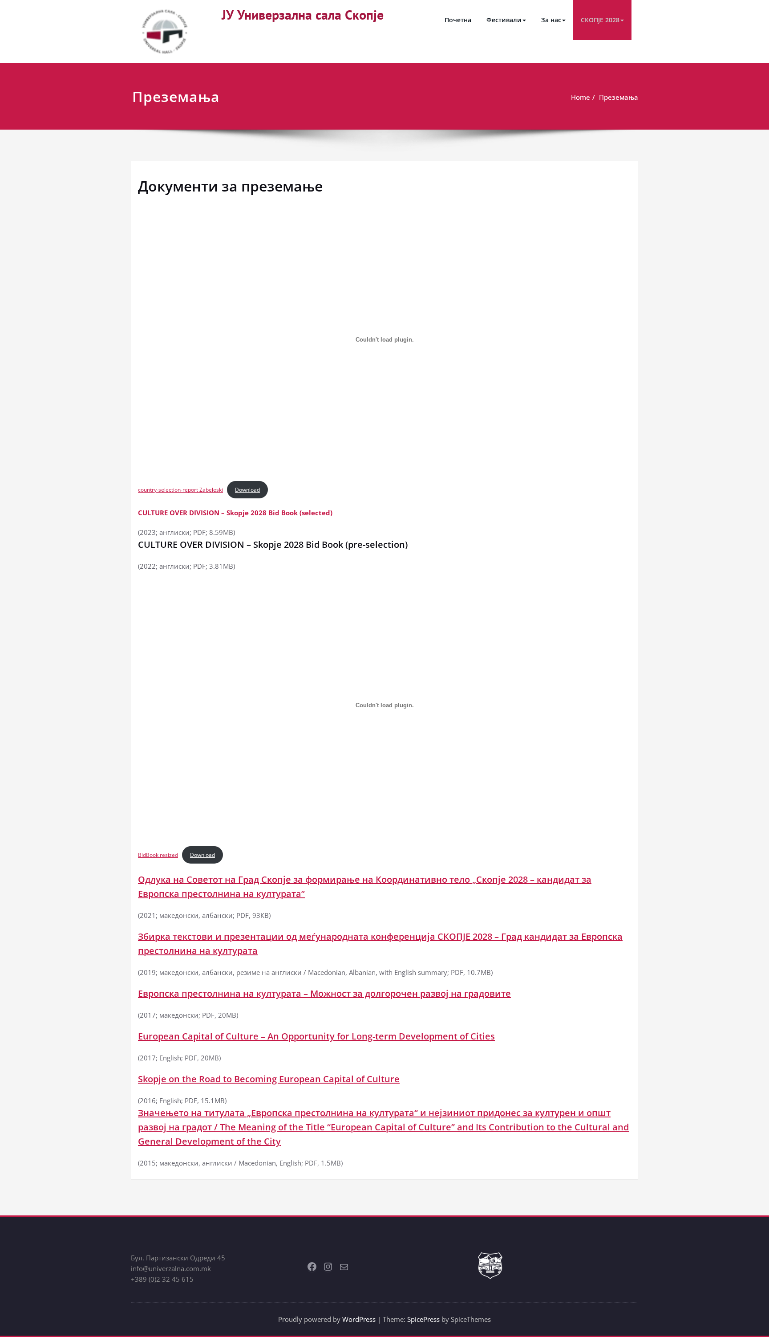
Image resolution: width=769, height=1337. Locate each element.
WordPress (359, 1319)
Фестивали (504, 20)
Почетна (458, 20)
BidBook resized (158, 855)
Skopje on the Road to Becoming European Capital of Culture (269, 1079)
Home (580, 97)
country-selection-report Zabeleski (180, 489)
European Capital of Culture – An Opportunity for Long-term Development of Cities (316, 1036)
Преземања (618, 97)
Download (247, 489)
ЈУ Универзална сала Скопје (303, 14)
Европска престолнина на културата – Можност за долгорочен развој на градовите (324, 993)
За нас (551, 20)
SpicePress (423, 1319)
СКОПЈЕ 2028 (600, 20)
